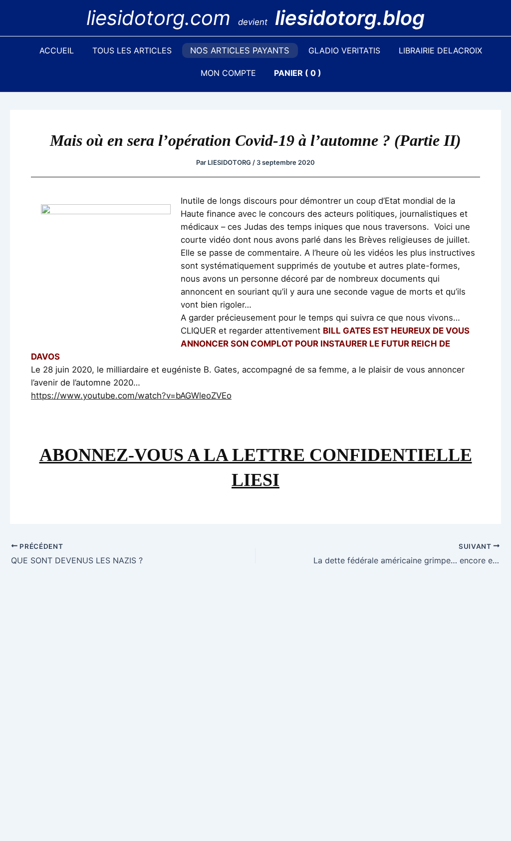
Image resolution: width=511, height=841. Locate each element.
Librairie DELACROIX (440, 50)
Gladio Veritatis (344, 50)
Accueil (56, 50)
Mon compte (228, 73)
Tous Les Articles (132, 50)
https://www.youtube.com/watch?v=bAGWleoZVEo (131, 396)
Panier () (297, 73)
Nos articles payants (239, 50)
